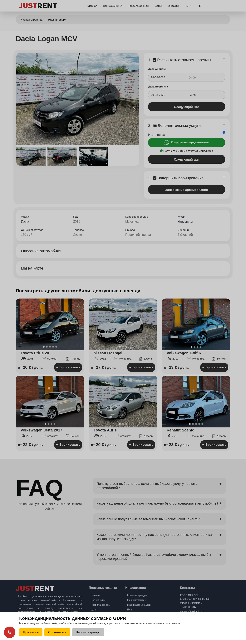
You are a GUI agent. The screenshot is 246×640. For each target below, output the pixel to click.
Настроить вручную (88, 632)
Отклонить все (57, 632)
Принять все (31, 632)
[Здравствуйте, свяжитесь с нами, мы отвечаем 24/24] (9, 632)
